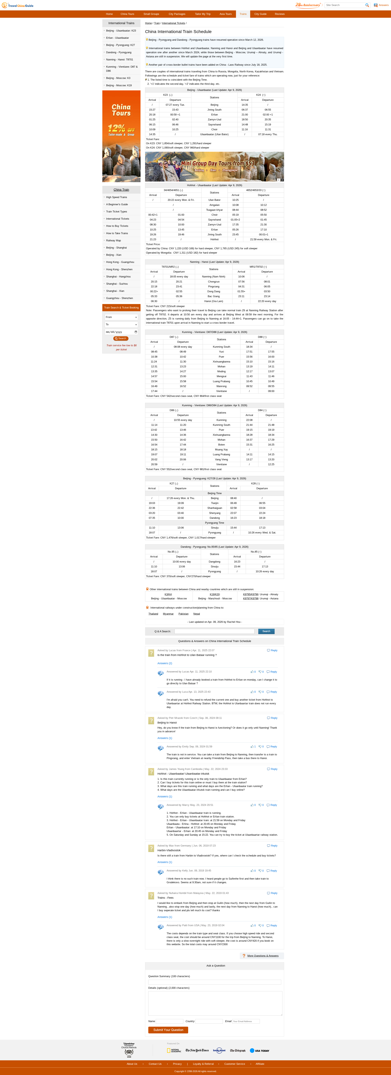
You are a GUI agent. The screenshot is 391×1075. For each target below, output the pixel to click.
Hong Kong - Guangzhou (120, 262)
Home (109, 14)
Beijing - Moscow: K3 (118, 78)
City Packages (177, 14)
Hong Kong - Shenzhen (119, 269)
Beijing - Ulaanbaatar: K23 (121, 30)
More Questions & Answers (263, 955)
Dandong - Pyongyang (118, 52)
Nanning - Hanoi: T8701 (119, 59)
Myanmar (168, 613)
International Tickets (117, 218)
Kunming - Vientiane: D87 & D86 (122, 68)
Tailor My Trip (202, 14)
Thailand (153, 613)
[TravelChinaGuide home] (17, 5)
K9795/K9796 (250, 594)
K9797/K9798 (250, 598)
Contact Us (155, 1063)
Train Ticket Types (116, 211)
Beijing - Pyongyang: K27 (120, 45)
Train (157, 23)
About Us (132, 1063)
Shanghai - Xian (115, 291)
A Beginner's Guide (117, 204)
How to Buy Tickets (117, 226)
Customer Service (234, 1063)
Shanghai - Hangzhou (118, 276)
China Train (121, 189)
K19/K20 (214, 594)
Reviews (280, 14)
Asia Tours (226, 14)
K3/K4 (168, 594)
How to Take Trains (117, 233)
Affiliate (260, 1063)
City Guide (260, 14)
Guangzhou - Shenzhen (119, 298)
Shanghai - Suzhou (117, 283)
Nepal (196, 613)
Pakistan (183, 613)
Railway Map (113, 240)
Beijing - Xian (113, 254)
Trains (243, 14)
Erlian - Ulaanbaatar (117, 37)
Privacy (177, 1063)
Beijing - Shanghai (116, 247)
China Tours (127, 14)
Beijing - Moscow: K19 (119, 85)
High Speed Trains (116, 197)
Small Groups (151, 14)
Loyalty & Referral (203, 1063)
